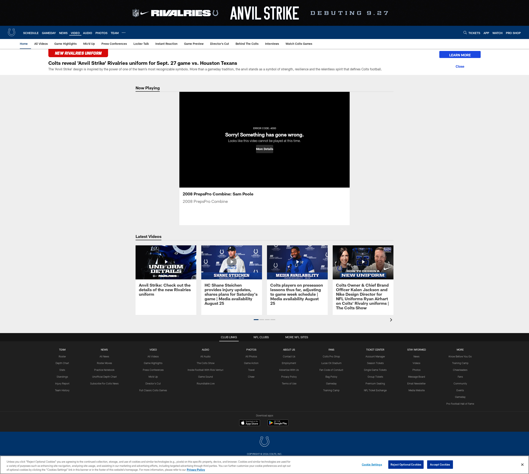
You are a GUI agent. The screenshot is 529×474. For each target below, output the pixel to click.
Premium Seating (375, 383)
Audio (205, 349)
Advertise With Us (289, 369)
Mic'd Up (153, 376)
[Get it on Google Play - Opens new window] (278, 425)
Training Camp (331, 390)
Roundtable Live (205, 383)
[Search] (465, 32)
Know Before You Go (460, 356)
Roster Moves (104, 363)
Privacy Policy (289, 376)
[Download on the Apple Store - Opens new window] (249, 423)
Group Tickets (375, 376)
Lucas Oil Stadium (331, 363)
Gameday (331, 383)
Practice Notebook (104, 369)
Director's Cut (153, 383)
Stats (62, 369)
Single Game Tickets (375, 369)
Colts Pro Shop (331, 356)
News (104, 349)
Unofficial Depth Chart (104, 376)
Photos (251, 349)
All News (104, 356)
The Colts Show (205, 363)
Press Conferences (153, 369)
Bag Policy (331, 376)
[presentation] (391, 320)
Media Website (417, 390)
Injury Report (62, 383)
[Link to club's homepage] (12, 32)
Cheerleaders (460, 369)
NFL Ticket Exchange (375, 390)
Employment (289, 363)
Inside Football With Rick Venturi (205, 369)
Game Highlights (153, 363)
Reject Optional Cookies (406, 464)
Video (153, 349)
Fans (460, 376)
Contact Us (289, 356)
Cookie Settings (372, 464)
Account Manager (375, 356)
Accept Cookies (440, 464)
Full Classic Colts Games (153, 390)
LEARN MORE (460, 55)
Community (460, 383)
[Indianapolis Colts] (264, 442)
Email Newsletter (416, 383)
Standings (62, 376)
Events (460, 390)
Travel (251, 369)
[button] (264, 149)
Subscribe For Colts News (104, 383)
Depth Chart (62, 363)
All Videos (153, 356)
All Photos (251, 356)
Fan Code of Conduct (331, 369)
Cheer (251, 376)
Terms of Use (289, 383)
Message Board (416, 376)
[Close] (460, 65)
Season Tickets (375, 363)
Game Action (251, 363)
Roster (62, 356)
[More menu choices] (123, 32)
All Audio (205, 356)
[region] (264, 465)
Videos (416, 363)
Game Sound (205, 376)
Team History (62, 390)
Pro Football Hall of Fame (460, 403)
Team (62, 349)
